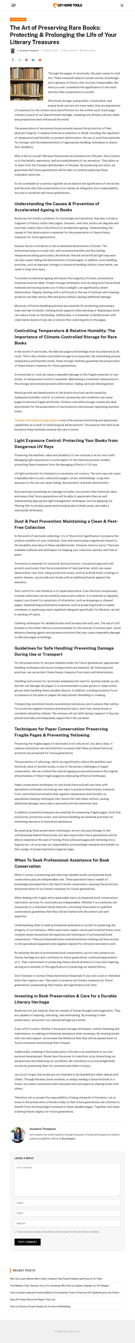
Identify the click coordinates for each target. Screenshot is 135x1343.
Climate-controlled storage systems (37, 420)
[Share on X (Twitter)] (20, 60)
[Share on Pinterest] (26, 60)
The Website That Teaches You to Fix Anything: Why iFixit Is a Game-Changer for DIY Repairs (59, 1285)
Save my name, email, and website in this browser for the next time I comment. (59, 1231)
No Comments (71, 50)
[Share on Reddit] (40, 60)
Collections (18, 19)
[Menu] (14, 5)
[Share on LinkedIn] (33, 60)
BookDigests (68, 1138)
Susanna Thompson (29, 50)
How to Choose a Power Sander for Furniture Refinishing (40, 1306)
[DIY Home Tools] (67, 5)
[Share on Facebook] (13, 60)
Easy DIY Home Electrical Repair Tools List (32, 1299)
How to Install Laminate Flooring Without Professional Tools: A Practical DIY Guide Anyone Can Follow (64, 1292)
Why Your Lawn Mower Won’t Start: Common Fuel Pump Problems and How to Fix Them (56, 1278)
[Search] (121, 5)
